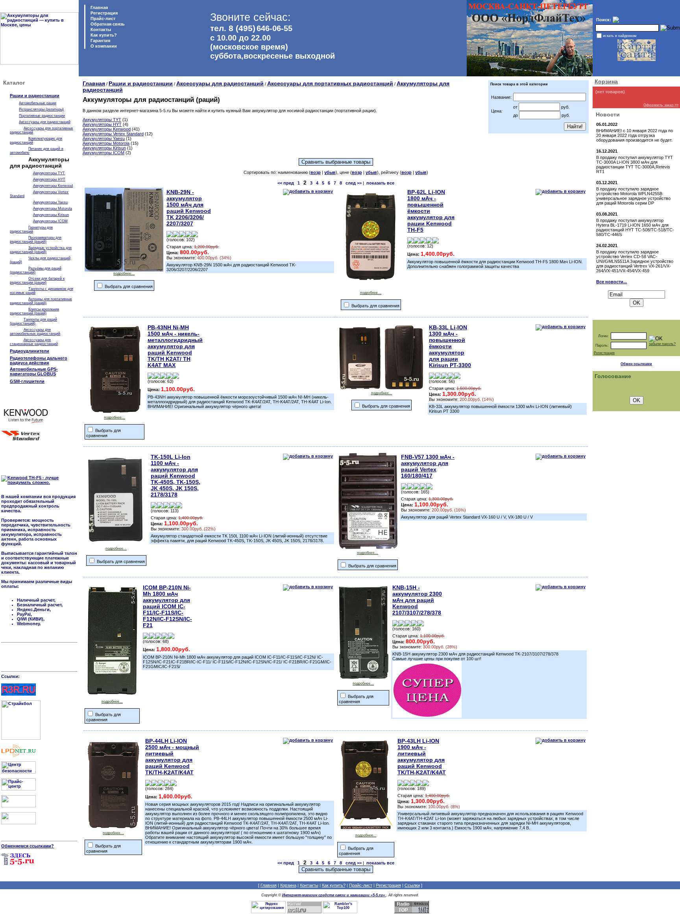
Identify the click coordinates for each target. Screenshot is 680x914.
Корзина (606, 81)
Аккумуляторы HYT (49, 179)
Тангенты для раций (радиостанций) (33, 321)
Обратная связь (107, 24)
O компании (103, 46)
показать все (380, 183)
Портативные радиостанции (42, 116)
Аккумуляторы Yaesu (50, 202)
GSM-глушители (27, 381)
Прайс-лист (102, 18)
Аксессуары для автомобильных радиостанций (35, 332)
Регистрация (104, 13)
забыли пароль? (662, 344)
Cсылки (412, 885)
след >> (354, 183)
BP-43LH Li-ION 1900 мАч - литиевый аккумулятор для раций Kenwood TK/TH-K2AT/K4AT (421, 757)
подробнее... (124, 273)
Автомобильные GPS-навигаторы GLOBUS (34, 371)
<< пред (285, 183)
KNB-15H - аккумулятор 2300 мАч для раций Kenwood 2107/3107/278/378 (417, 600)
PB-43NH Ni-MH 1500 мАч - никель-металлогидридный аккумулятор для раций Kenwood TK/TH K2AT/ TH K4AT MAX (175, 346)
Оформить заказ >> (660, 105)
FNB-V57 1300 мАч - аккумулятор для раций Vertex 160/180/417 (428, 466)
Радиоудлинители (29, 351)
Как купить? (103, 35)
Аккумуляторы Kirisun (51, 215)
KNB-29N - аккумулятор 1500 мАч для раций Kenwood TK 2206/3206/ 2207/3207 (188, 208)
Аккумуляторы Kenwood (53, 186)
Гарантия (99, 40)
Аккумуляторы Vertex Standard (113, 133)
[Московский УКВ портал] (18, 805)
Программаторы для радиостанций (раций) (35, 240)
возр (315, 172)
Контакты (100, 29)
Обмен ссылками (636, 364)
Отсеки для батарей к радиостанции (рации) (37, 280)
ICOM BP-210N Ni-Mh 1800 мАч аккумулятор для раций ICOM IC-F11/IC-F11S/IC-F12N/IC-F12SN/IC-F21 (167, 606)
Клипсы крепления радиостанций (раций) (34, 311)
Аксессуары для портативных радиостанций (330, 83)
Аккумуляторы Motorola (52, 208)
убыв (330, 172)
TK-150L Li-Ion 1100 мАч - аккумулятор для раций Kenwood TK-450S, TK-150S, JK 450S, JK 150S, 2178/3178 (175, 476)
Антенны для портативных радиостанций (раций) (41, 301)
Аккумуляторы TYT (49, 173)
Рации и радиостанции (34, 95)
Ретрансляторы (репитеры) (41, 109)
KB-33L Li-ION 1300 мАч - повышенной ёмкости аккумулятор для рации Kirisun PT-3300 (450, 346)
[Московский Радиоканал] (18, 822)
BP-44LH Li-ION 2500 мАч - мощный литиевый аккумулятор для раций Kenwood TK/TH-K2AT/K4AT (172, 757)
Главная (98, 7)
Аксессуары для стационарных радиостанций (34, 342)
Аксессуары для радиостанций (44, 122)
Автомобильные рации (37, 103)
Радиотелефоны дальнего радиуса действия (38, 360)
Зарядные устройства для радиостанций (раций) (41, 250)
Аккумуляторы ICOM (50, 221)
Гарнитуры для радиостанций (31, 229)
